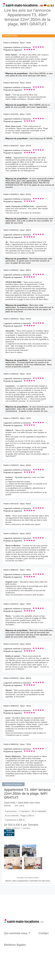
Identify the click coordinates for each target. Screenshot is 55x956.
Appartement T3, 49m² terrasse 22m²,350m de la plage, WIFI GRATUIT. (27, 793)
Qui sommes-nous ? (17, 933)
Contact (43, 933)
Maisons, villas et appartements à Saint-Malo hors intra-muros (27, 881)
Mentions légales (15, 944)
